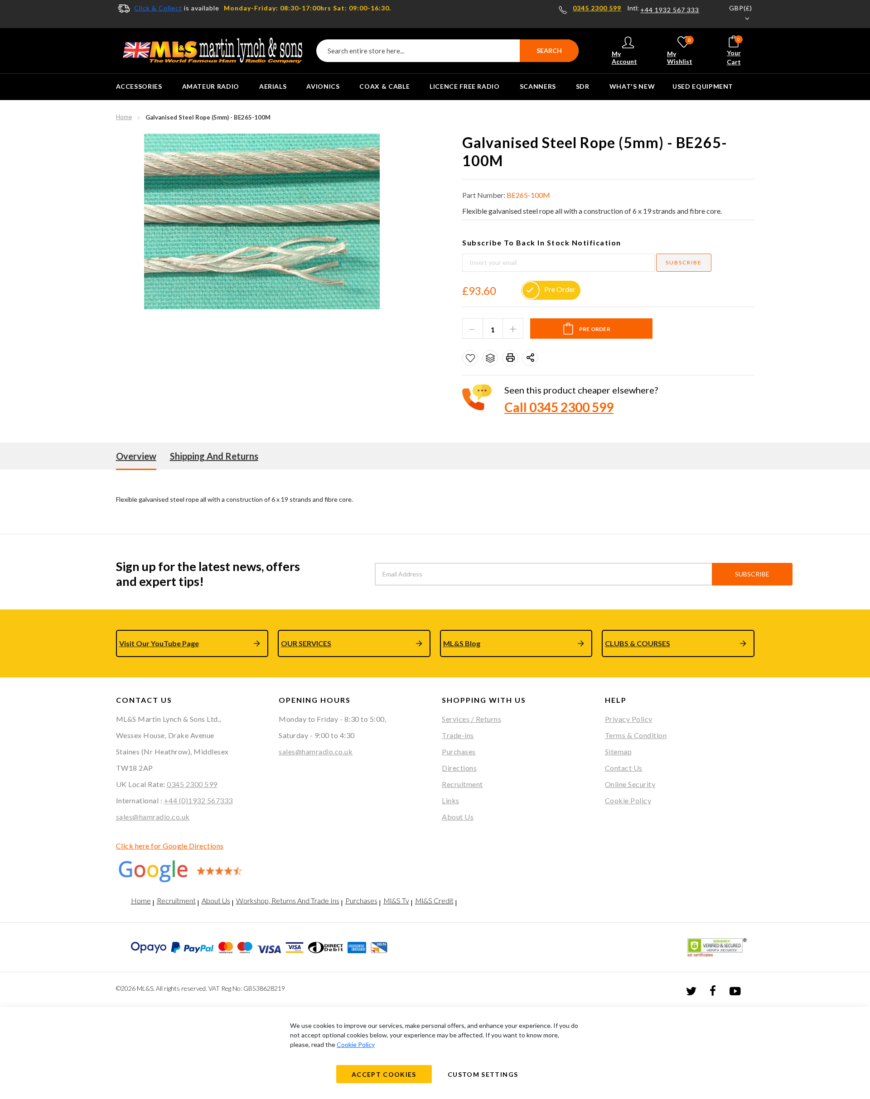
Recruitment (462, 784)
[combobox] (447, 50)
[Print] (510, 358)
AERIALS (272, 86)
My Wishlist (679, 51)
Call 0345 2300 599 (559, 407)
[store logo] (213, 51)
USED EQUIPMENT (702, 86)
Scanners (538, 86)
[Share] (530, 358)
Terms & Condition (636, 735)
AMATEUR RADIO (210, 86)
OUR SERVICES (306, 643)
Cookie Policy (628, 800)
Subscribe (752, 574)
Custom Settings (483, 1074)
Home (124, 116)
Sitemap (618, 751)
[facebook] (712, 990)
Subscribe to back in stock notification (541, 242)
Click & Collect (158, 8)
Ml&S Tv (396, 900)
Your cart (734, 51)
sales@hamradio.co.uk (153, 816)
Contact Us (624, 767)
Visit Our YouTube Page (159, 643)
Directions (459, 767)
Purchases (459, 751)
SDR (583, 86)
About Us (458, 816)
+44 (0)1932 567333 (198, 800)
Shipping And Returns (214, 456)
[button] (735, 14)
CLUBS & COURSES (637, 643)
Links (450, 800)
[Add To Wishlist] (470, 358)
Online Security (630, 784)
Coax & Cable (384, 86)
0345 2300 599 (597, 8)
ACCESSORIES (139, 86)
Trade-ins (458, 735)
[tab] (136, 456)
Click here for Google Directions (170, 845)
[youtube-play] (735, 990)
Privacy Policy (628, 719)
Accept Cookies (384, 1074)
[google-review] (191, 871)
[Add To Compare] (490, 358)
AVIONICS (322, 86)
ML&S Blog (461, 643)
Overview (136, 456)
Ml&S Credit (434, 900)
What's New (632, 86)
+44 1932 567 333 (669, 10)
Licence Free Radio (465, 86)
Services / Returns (471, 719)
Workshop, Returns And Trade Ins (287, 900)
